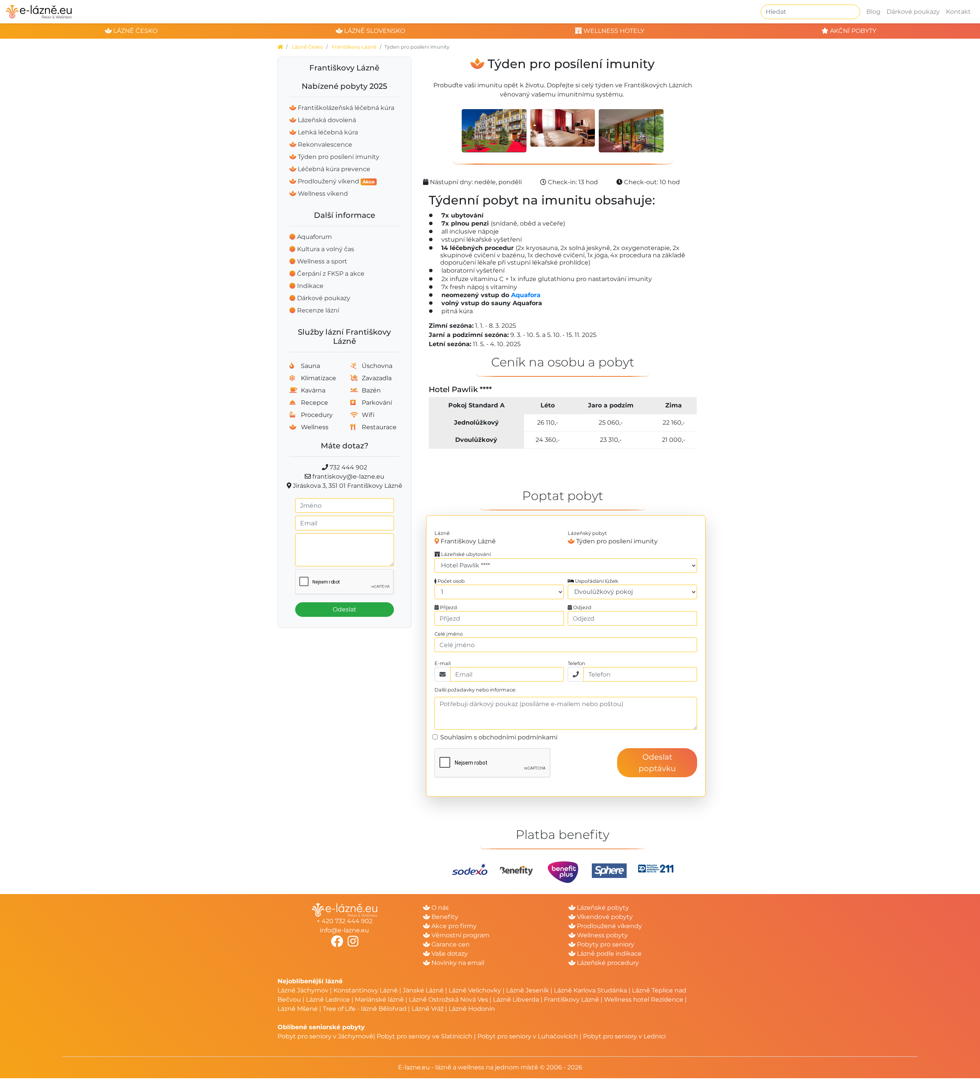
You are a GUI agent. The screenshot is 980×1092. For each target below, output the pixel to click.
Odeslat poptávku (657, 762)
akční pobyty (852, 30)
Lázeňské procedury (607, 962)
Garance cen (450, 944)
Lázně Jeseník (527, 990)
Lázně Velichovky (475, 990)
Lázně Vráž (428, 1008)
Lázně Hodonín (472, 1008)
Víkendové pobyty (604, 916)
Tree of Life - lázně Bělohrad (365, 1008)
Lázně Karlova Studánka (590, 990)
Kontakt (958, 11)
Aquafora (526, 295)
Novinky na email (457, 962)
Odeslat (344, 609)
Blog (873, 11)
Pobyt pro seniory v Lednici (624, 1036)
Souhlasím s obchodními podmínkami (498, 737)
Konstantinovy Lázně (365, 990)
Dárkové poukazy (913, 11)
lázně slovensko (374, 30)
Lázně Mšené (298, 1008)
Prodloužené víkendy (608, 926)
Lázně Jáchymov (304, 990)
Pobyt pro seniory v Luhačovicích (527, 1036)
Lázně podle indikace (608, 953)
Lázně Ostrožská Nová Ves (448, 999)
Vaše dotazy (449, 953)
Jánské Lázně (424, 990)
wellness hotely (613, 30)
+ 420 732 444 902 (344, 921)
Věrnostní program (460, 935)
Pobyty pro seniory (604, 944)
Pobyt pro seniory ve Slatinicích (424, 1036)
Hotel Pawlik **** (460, 389)
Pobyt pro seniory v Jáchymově (325, 1036)
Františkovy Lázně (354, 47)
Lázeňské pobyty (602, 907)
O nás (439, 907)
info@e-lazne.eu (344, 930)
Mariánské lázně (379, 999)
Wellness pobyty (601, 935)
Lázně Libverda (516, 999)
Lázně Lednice (328, 999)
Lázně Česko (307, 47)
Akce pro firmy (453, 926)
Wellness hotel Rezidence (643, 999)
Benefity (444, 916)
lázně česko (134, 30)
